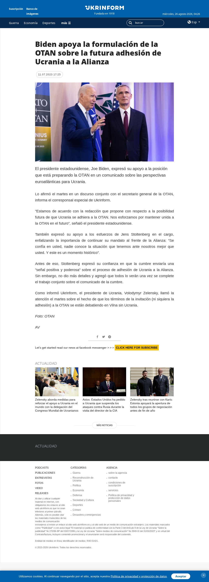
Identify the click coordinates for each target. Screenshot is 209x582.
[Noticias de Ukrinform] (104, 7)
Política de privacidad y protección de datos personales (121, 498)
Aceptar (180, 576)
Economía (31, 23)
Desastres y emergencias (87, 514)
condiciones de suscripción (116, 484)
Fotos (39, 483)
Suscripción (16, 9)
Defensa (77, 495)
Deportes (48, 23)
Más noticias (104, 425)
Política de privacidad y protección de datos (139, 576)
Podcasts (42, 467)
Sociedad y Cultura (83, 500)
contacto (113, 477)
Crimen (77, 509)
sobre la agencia (117, 472)
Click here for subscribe (137, 347)
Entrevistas (43, 478)
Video (39, 488)
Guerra (14, 23)
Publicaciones (45, 472)
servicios (113, 490)
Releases (41, 493)
